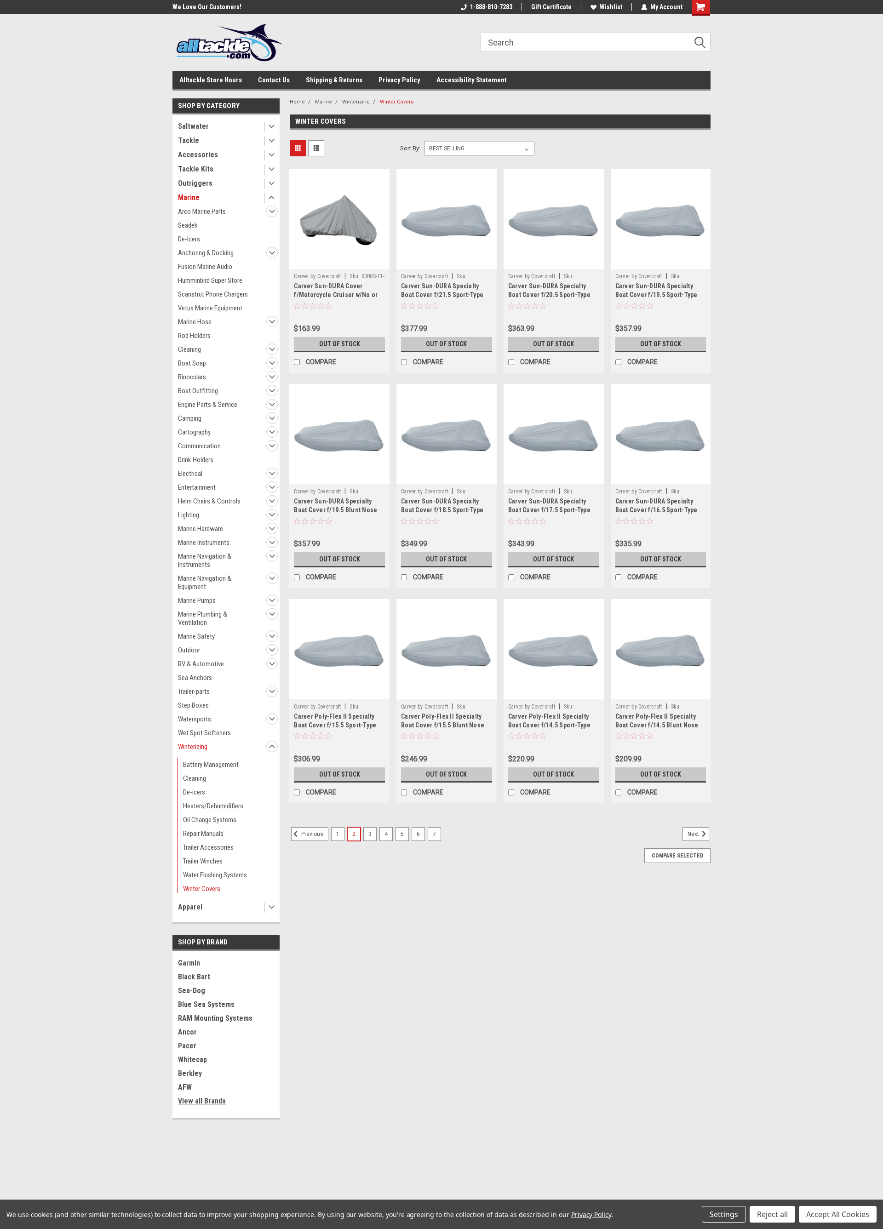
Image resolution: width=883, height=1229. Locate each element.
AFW (185, 1087)
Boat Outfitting (198, 391)
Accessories (198, 154)
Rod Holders (194, 336)
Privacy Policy (399, 80)
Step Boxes (193, 705)
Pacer (187, 1045)
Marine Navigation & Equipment (204, 582)
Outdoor (189, 650)
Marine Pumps (197, 600)
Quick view (339, 262)
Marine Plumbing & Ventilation (202, 618)
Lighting (188, 515)
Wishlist (611, 7)
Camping (189, 418)
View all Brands (202, 1101)
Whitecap (192, 1059)
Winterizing (192, 747)
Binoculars (192, 377)
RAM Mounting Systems (215, 1018)
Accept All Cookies (837, 1214)
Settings (724, 1214)
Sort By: (410, 148)
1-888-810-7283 (491, 7)
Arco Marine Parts (202, 211)
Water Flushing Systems (215, 875)
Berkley (190, 1073)
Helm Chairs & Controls (209, 501)
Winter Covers (201, 889)
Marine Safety (196, 636)
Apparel (190, 907)
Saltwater (193, 126)
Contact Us (274, 80)
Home (297, 102)
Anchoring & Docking (206, 253)
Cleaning (189, 349)
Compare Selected (677, 855)
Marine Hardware (200, 529)
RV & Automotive (201, 664)
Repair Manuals (203, 833)
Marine (189, 197)
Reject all (772, 1214)
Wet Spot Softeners (204, 733)
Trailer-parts (194, 691)
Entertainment (197, 487)
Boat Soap (192, 363)
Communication (199, 446)
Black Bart (194, 976)
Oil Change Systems (209, 820)
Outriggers (195, 183)
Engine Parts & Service (207, 404)
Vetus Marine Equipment (210, 308)
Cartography (194, 432)
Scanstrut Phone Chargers (213, 294)
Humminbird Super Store (210, 280)
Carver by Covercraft (317, 276)
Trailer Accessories (208, 847)
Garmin (189, 963)
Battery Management (211, 764)
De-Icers (189, 239)
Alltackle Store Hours (210, 80)
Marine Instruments (203, 542)
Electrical (190, 473)
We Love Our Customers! (206, 7)
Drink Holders (195, 460)
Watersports (194, 719)
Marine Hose (195, 322)
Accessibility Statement (471, 80)
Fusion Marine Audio (205, 267)
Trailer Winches (203, 861)
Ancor (187, 1032)
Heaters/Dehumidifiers (213, 806)
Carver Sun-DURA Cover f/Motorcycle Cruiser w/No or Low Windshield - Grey (336, 294)
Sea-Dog (191, 990)
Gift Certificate (551, 7)
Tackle (188, 140)
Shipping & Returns (334, 80)
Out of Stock (339, 344)
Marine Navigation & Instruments (204, 560)
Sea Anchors (195, 678)
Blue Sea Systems (206, 1004)
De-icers (194, 792)
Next (694, 834)
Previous (311, 834)
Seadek (188, 225)
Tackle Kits (195, 169)
